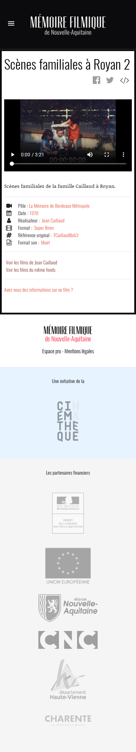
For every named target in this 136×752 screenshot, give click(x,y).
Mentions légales (79, 351)
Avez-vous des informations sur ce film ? (38, 289)
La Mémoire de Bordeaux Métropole (59, 206)
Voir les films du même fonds (30, 270)
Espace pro (51, 351)
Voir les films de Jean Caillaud (31, 262)
